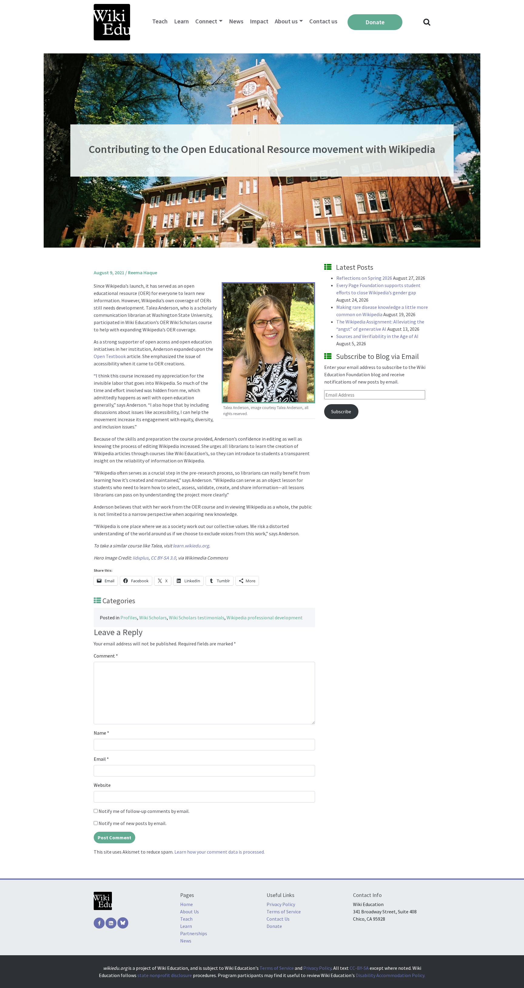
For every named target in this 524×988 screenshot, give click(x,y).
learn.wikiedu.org (191, 546)
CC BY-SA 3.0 (163, 558)
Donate (375, 22)
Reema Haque (142, 272)
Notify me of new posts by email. (132, 823)
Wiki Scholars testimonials (196, 617)
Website (102, 785)
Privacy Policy (281, 904)
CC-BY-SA (359, 968)
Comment (106, 656)
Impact (259, 21)
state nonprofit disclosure (164, 975)
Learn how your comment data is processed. (219, 852)
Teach (160, 21)
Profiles (128, 617)
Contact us (323, 21)
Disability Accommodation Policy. (390, 975)
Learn (181, 21)
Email (101, 759)
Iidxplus (141, 558)
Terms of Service (284, 911)
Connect (206, 21)
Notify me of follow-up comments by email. (144, 811)
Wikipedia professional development (265, 617)
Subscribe (341, 411)
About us (286, 21)
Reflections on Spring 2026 (364, 278)
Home (186, 904)
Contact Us (278, 919)
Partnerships (193, 933)
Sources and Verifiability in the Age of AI (377, 336)
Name (101, 733)
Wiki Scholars (153, 617)
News (236, 21)
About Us (189, 911)
